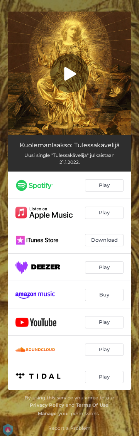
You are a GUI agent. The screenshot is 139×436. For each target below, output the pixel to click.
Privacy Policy (47, 405)
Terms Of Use (92, 405)
